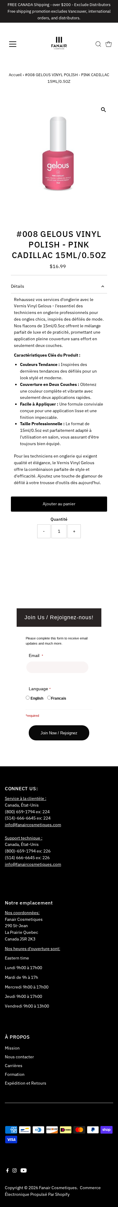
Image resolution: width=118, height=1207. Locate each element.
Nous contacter (19, 1057)
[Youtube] (23, 1171)
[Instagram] (14, 1171)
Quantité (59, 519)
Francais (58, 698)
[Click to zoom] (103, 110)
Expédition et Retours (25, 1083)
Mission (12, 1048)
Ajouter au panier (59, 503)
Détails (17, 286)
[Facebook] (7, 1171)
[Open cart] (109, 44)
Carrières (13, 1065)
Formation (15, 1074)
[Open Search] (98, 44)
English (37, 698)
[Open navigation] (17, 44)
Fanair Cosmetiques (58, 1187)
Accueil (15, 74)
